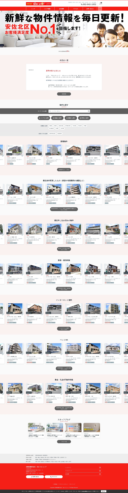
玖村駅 (55, 125)
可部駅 (50, 125)
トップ (33, 8)
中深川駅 (80, 125)
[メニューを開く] (100, 8)
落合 (36, 457)
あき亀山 (63, 461)
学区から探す (85, 118)
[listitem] (35, 155)
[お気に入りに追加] (3, 155)
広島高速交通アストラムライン (49, 459)
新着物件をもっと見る (64, 169)
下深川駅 (74, 125)
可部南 (55, 457)
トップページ (68, 467)
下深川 (52, 461)
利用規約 (55, 484)
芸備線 (36, 459)
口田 (45, 457)
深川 (48, 457)
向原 (66, 461)
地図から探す (71, 118)
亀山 (39, 457)
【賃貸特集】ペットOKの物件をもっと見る (64, 368)
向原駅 (57, 128)
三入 (65, 457)
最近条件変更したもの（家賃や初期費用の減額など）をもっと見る (64, 209)
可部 (58, 457)
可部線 (40, 459)
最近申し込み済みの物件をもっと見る (64, 249)
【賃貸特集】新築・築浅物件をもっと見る (64, 289)
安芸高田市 (59, 133)
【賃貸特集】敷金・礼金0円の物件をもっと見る (64, 408)
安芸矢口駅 (61, 125)
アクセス (75, 8)
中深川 (56, 461)
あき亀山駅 (51, 128)
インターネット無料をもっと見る (64, 329)
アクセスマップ (68, 470)
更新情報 (64, 94)
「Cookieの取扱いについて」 (86, 491)
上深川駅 (62, 128)
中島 (59, 461)
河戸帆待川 (47, 461)
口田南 (51, 457)
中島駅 (85, 125)
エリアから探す (45, 118)
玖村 (39, 461)
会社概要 (61, 8)
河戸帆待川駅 (67, 125)
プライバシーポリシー (63, 484)
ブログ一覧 (64, 441)
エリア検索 (47, 8)
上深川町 (62, 457)
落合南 (42, 457)
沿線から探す (58, 118)
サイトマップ (72, 484)
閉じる (103, 491)
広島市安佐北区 (52, 133)
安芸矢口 (43, 461)
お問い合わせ (90, 8)
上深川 (69, 461)
